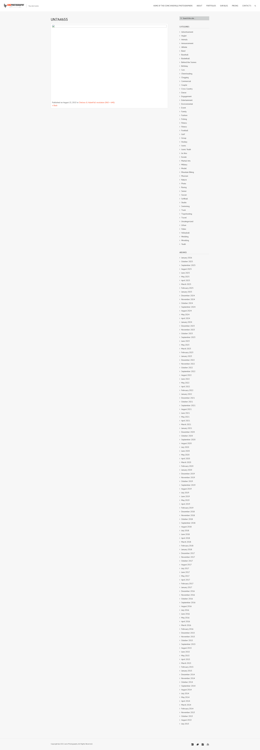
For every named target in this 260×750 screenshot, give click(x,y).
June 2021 (185, 413)
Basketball (185, 58)
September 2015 (188, 644)
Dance (183, 92)
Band (183, 51)
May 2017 (185, 576)
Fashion (184, 115)
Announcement (187, 43)
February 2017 (187, 583)
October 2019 (187, 481)
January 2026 (186, 257)
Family (184, 111)
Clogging (185, 77)
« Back (54, 105)
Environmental (187, 104)
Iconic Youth (186, 149)
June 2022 (185, 379)
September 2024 (188, 307)
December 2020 (188, 432)
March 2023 (186, 348)
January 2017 (186, 587)
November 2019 (188, 477)
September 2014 (188, 686)
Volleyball (185, 233)
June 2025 (185, 273)
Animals (184, 39)
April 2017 (185, 580)
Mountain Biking (187, 172)
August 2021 (186, 409)
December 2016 (188, 591)
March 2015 (186, 663)
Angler (184, 36)
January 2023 (186, 356)
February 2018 (187, 545)
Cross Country (187, 89)
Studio (183, 202)
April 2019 (185, 504)
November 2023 (188, 329)
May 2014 (185, 697)
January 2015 (186, 670)
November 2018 (188, 515)
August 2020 (186, 443)
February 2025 (187, 288)
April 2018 (185, 538)
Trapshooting (186, 214)
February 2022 (187, 390)
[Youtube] (208, 744)
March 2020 (186, 462)
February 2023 (187, 352)
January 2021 (186, 428)
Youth (183, 244)
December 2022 (188, 360)
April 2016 (185, 621)
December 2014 (188, 674)
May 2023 (185, 345)
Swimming (185, 206)
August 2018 (186, 526)
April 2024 (185, 318)
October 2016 (187, 598)
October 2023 (187, 333)
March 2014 (186, 705)
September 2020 (188, 439)
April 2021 (185, 420)
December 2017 (188, 553)
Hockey (184, 142)
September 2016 (188, 602)
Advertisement (187, 32)
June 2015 (185, 652)
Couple (184, 85)
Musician (184, 176)
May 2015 (185, 655)
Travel (184, 217)
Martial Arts (186, 161)
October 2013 (187, 716)
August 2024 (186, 311)
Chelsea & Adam (86, 102)
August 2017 (186, 564)
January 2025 (186, 292)
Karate (184, 157)
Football (184, 130)
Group (183, 138)
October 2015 (187, 640)
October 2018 (187, 519)
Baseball (184, 54)
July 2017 (185, 568)
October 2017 (187, 561)
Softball (184, 198)
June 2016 (185, 614)
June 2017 (185, 572)
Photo (183, 183)
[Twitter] (197, 744)
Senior (184, 191)
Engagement (186, 96)
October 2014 (187, 682)
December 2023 (188, 326)
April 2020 (185, 458)
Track (183, 210)
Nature (184, 180)
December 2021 (188, 398)
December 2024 (188, 295)
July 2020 (185, 447)
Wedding (184, 236)
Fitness (184, 123)
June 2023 (185, 341)
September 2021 (188, 405)
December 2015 (188, 633)
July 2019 (185, 492)
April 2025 (185, 280)
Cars (183, 70)
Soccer (184, 195)
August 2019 (186, 489)
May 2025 (185, 276)
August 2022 (186, 375)
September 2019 (188, 485)
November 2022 (188, 364)
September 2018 (188, 523)
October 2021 (187, 401)
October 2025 (187, 261)
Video (183, 229)
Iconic (183, 145)
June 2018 (185, 534)
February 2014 (187, 708)
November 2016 (188, 595)
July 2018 (185, 530)
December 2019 (188, 473)
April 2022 (185, 386)
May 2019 (185, 500)
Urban (183, 225)
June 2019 (185, 496)
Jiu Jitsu (184, 153)
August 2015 (186, 648)
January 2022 (186, 394)
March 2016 (186, 625)
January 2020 (186, 470)
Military (184, 164)
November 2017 (188, 557)
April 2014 (185, 701)
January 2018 (186, 549)
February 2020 (187, 466)
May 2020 (185, 454)
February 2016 (187, 629)
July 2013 (185, 724)
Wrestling (185, 240)
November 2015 (188, 636)
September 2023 (188, 337)
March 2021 (186, 424)
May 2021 (185, 417)
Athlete (184, 47)
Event (183, 108)
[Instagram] (202, 744)
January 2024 (186, 322)
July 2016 (185, 610)
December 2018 (188, 511)
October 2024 (187, 303)
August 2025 (186, 269)
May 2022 (185, 382)
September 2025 (188, 265)
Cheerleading (186, 73)
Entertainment (186, 100)
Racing (184, 187)
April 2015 (185, 659)
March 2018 (186, 542)
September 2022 (188, 371)
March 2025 (186, 284)
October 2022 (187, 367)
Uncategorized (187, 221)
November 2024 (188, 299)
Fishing (184, 119)
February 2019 (187, 508)
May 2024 (185, 314)
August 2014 (186, 689)
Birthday (184, 66)
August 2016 (186, 606)
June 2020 (185, 451)
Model (184, 168)
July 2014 (185, 693)
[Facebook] (192, 744)
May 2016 (185, 617)
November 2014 (188, 678)
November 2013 (188, 712)
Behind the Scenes (188, 62)
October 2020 (187, 436)
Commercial (186, 81)
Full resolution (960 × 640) (104, 102)
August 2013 (186, 720)
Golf (183, 134)
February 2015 (187, 667)
